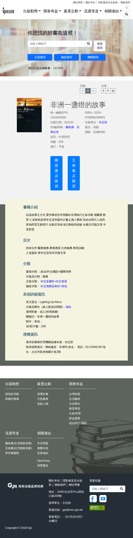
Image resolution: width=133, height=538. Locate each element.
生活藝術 (74, 398)
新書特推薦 (12, 398)
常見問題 (42, 443)
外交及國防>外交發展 (54, 281)
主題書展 (42, 398)
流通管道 (91, 11)
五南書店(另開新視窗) (18, 448)
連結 (68, 306)
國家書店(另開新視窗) (18, 443)
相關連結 (111, 11)
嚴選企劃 (71, 11)
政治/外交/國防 (78, 423)
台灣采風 (74, 394)
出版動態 (30, 11)
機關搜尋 (93, 57)
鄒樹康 (70, 127)
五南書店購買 (74, 173)
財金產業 (74, 418)
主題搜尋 (40, 57)
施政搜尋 (66, 57)
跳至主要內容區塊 (9, 1)
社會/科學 (75, 413)
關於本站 (90, 2)
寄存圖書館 (12, 453)
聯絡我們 (125, 2)
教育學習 (74, 408)
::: (19, 10)
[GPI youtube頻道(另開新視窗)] (103, 498)
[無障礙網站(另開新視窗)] (97, 507)
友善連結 (42, 453)
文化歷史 (74, 403)
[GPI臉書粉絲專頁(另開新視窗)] (94, 498)
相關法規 (42, 448)
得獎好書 (42, 394)
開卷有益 (50, 11)
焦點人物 (42, 403)
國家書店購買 (56, 173)
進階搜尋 (100, 45)
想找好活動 (12, 394)
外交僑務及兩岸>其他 (54, 286)
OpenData (43, 460)
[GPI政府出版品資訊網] (8, 11)
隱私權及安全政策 (108, 2)
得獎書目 (42, 465)
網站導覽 (78, 2)
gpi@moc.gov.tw (73, 509)
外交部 (103, 122)
